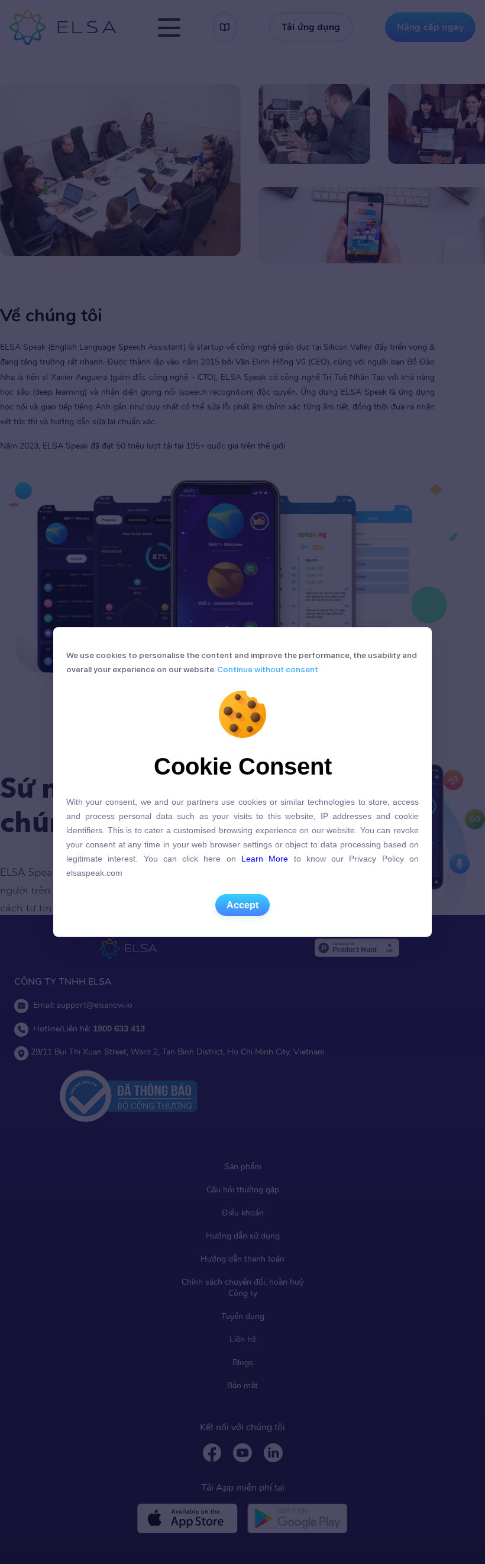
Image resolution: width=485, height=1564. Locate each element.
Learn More (264, 858)
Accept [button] (242, 905)
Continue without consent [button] (266, 669)
